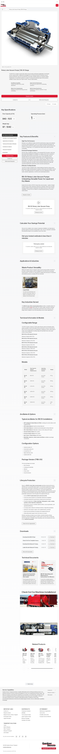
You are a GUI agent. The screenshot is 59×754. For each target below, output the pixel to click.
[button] (39, 136)
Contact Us (6, 711)
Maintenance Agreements (45, 711)
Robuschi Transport (8, 730)
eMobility (23, 712)
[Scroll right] (28, 668)
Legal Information (7, 718)
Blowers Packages (25, 718)
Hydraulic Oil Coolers (26, 720)
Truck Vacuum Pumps (26, 714)
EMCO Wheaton (7, 727)
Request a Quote (7, 712)
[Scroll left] (24, 668)
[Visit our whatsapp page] (26, 736)
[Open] (57, 5)
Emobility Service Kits (44, 714)
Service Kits (42, 712)
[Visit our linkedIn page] (16, 736)
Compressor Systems (26, 711)
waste (31, 307)
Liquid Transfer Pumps (26, 716)
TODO (5, 725)
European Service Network (45, 716)
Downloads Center (7, 716)
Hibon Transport (7, 729)
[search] (57, 2)
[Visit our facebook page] (19, 736)
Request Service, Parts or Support (11, 714)
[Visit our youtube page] (23, 736)
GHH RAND (6, 732)
